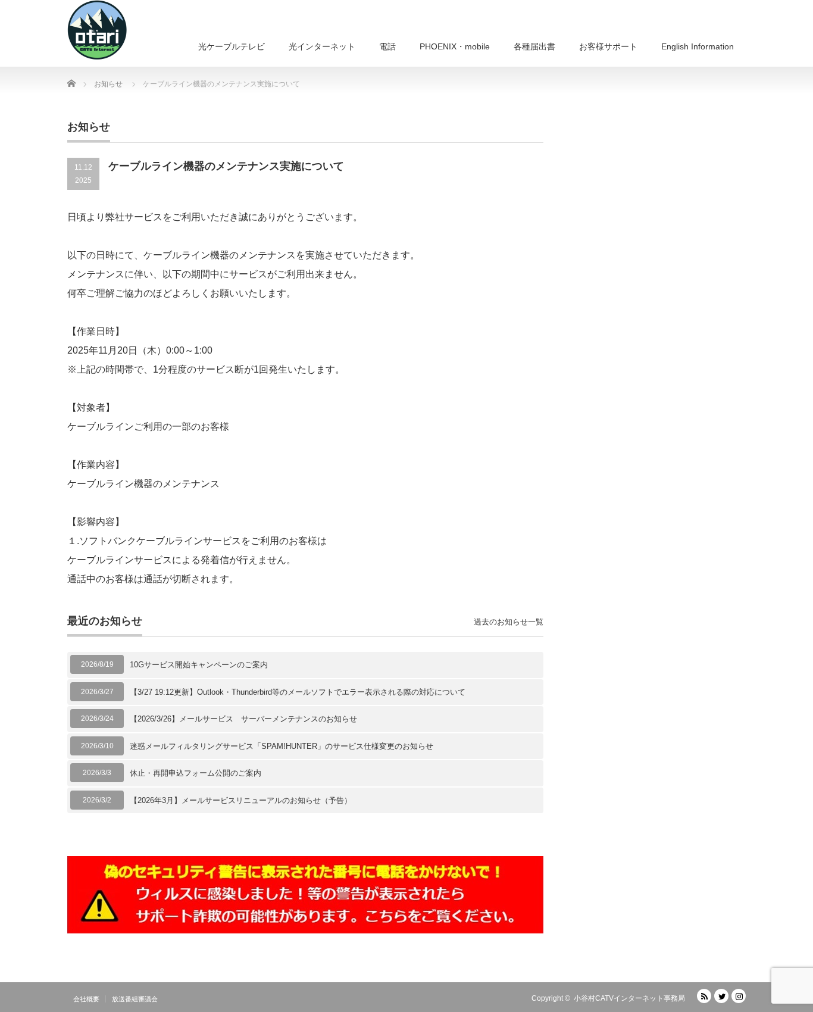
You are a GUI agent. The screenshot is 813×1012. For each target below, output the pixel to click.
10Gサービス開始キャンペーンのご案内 (199, 664)
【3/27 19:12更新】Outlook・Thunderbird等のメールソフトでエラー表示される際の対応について (297, 692)
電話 (387, 46)
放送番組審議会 (135, 998)
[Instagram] (738, 996)
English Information (697, 46)
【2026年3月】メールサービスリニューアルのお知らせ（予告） (241, 800)
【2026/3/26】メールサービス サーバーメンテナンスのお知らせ (243, 718)
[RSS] (704, 996)
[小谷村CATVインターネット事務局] (97, 30)
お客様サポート (608, 46)
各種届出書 (534, 46)
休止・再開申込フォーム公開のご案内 (195, 773)
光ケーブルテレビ (231, 46)
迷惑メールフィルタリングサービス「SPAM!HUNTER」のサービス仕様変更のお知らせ (281, 746)
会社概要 (86, 998)
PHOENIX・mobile (455, 46)
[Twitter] (721, 996)
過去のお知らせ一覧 (508, 621)
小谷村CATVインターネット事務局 (629, 998)
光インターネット (322, 46)
